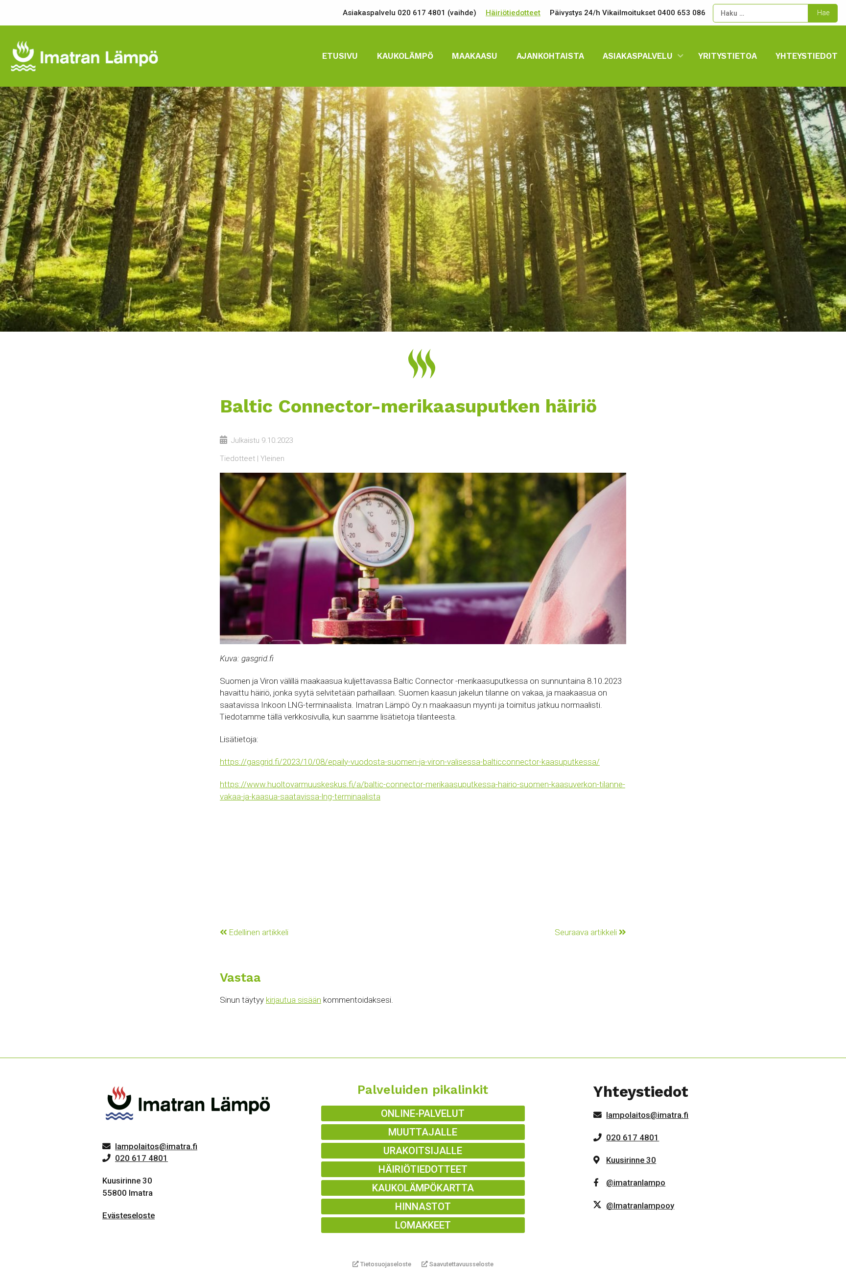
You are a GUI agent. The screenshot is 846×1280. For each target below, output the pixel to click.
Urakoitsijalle (422, 1151)
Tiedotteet (237, 458)
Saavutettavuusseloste (461, 1264)
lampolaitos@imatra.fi (156, 1146)
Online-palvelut (423, 1113)
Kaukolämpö (405, 56)
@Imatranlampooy (640, 1205)
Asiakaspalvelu (638, 56)
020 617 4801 (141, 1158)
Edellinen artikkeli (257, 932)
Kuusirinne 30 (631, 1160)
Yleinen (272, 458)
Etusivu (340, 56)
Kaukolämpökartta (423, 1188)
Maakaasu (474, 56)
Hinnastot (423, 1206)
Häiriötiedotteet (513, 12)
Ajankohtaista (550, 56)
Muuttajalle (422, 1132)
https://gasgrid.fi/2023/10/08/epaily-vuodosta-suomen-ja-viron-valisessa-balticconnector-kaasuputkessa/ (410, 762)
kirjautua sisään (293, 1000)
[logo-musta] (188, 1105)
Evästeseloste (128, 1215)
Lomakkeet (423, 1225)
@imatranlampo (635, 1182)
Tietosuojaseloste (385, 1264)
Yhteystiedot (807, 56)
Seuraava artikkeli (587, 932)
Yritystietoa (727, 56)
